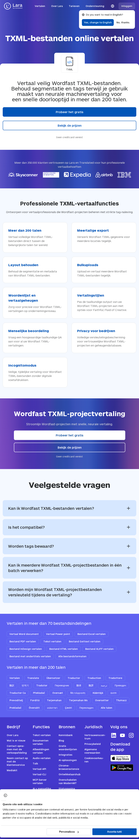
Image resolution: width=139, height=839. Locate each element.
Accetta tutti (114, 831)
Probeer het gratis (69, 112)
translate (33, 678)
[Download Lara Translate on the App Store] (120, 758)
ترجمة (104, 685)
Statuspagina (67, 788)
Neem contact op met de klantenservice (17, 761)
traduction (94, 678)
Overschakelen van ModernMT (68, 781)
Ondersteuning (95, 6)
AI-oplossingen (68, 760)
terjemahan (54, 700)
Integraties (65, 754)
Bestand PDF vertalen (22, 641)
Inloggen (126, 6)
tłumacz (121, 700)
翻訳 (11, 685)
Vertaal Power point (58, 634)
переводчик (62, 685)
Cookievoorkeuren (94, 760)
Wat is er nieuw (16, 740)
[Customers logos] (69, 175)
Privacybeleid (92, 743)
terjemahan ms (78, 700)
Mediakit (12, 770)
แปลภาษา (52, 707)
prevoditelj (16, 700)
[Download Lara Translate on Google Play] (121, 767)
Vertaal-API (39, 768)
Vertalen (40, 6)
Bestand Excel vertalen (91, 634)
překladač (39, 692)
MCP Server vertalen (40, 781)
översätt (34, 707)
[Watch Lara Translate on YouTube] (122, 735)
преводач (120, 685)
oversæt (57, 692)
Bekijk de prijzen (70, 125)
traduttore (115, 678)
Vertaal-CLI (39, 774)
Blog (61, 740)
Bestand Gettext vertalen (84, 641)
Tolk (35, 763)
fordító (34, 700)
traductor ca (17, 692)
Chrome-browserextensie (69, 767)
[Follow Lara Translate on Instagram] (131, 735)
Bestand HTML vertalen (63, 648)
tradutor (41, 685)
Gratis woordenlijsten (68, 747)
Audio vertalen (42, 758)
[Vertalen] (13, 6)
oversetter (102, 700)
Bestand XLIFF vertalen (99, 648)
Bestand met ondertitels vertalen (30, 656)
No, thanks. (123, 22)
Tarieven (74, 6)
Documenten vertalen (40, 742)
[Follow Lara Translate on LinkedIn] (113, 735)
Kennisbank (66, 735)
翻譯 (91, 685)
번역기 (25, 685)
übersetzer (53, 678)
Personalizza (67, 831)
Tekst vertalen (52, 641)
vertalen (14, 678)
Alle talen (106, 707)
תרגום (114, 692)
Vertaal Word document (24, 634)
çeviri (68, 707)
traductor (74, 678)
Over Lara (57, 6)
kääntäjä (98, 692)
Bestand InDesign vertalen (25, 648)
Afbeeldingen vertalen (41, 751)
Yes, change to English (98, 22)
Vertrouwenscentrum (94, 737)
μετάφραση (77, 692)
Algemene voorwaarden (92, 751)
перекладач (86, 707)
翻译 (78, 685)
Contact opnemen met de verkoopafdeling (17, 749)
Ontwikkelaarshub (69, 774)
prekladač (15, 707)
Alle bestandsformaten (72, 656)
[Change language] (112, 6)
